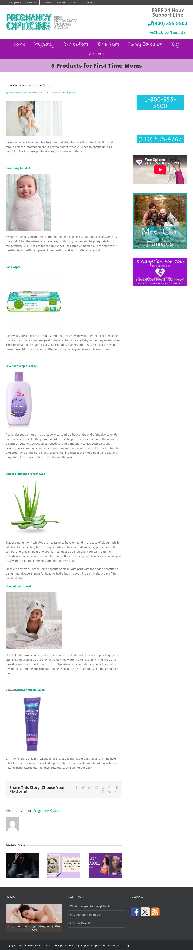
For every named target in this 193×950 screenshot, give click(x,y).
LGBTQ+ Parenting (81, 923)
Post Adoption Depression (86, 915)
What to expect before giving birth (92, 906)
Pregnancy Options (18, 92)
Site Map (125, 945)
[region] (34, 918)
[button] (34, 918)
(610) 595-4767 (160, 139)
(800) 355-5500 (170, 23)
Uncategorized (68, 92)
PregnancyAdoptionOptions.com (90, 945)
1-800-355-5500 (160, 102)
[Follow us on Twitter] (145, 911)
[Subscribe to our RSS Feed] (155, 911)
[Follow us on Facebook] (135, 911)
